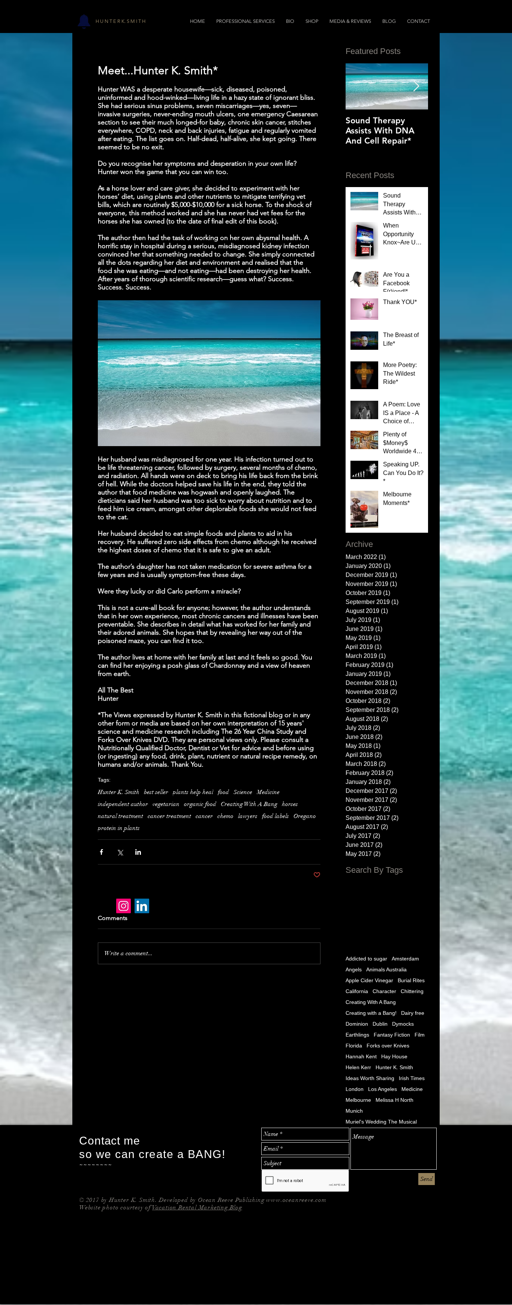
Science (243, 792)
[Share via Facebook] (101, 852)
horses (290, 804)
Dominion (357, 1024)
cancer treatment (169, 816)
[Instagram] (123, 906)
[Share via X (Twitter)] (119, 852)
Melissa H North (394, 1100)
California (357, 991)
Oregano (304, 816)
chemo (225, 816)
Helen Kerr (358, 1067)
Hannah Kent (361, 1056)
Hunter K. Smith (118, 792)
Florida (354, 1046)
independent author (123, 804)
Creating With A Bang (249, 804)
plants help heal (193, 792)
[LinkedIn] (142, 906)
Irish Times (412, 1078)
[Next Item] (416, 86)
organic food (200, 804)
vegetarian (166, 804)
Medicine (268, 792)
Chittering (412, 991)
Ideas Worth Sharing (370, 1078)
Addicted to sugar (366, 959)
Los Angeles (382, 1089)
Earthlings (357, 1035)
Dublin (380, 1024)
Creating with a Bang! (371, 1013)
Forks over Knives (388, 1046)
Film (420, 1035)
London (355, 1089)
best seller (156, 792)
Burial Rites (411, 980)
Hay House (394, 1056)
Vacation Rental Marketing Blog (197, 1207)
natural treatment (120, 816)
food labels (275, 816)
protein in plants (119, 828)
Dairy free (412, 1013)
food (223, 792)
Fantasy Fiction (392, 1035)
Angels (354, 969)
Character (384, 991)
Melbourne (358, 1100)
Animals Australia (386, 969)
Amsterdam (405, 959)
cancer (204, 816)
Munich (354, 1111)
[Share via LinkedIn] (138, 852)
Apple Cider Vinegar (369, 980)
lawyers (247, 816)
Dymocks (403, 1024)
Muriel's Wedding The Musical (381, 1122)
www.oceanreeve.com (296, 1200)
